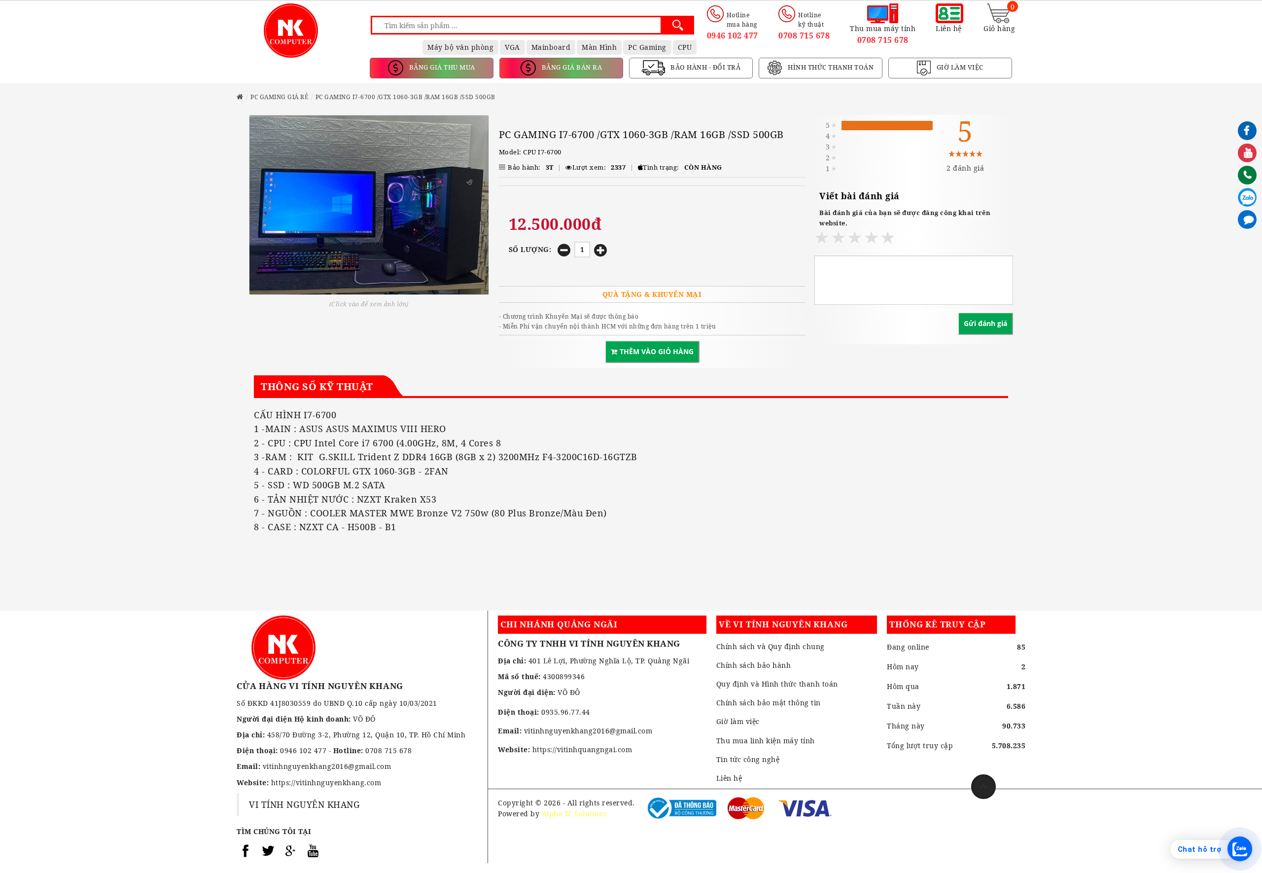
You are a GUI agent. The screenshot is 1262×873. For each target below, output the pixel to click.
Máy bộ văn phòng (460, 47)
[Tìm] (678, 25)
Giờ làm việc (738, 721)
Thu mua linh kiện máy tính (765, 740)
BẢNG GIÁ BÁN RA (571, 67)
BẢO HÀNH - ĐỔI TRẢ (705, 67)
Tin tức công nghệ (748, 759)
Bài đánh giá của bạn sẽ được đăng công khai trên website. (904, 217)
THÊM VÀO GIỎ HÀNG (657, 351)
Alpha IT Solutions (574, 813)
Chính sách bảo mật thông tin (768, 702)
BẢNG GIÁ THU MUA (441, 67)
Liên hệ (729, 778)
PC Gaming (647, 47)
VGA (512, 47)
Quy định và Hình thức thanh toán (777, 684)
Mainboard (551, 47)
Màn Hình (599, 47)
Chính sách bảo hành (753, 665)
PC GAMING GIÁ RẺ (279, 97)
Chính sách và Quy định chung (770, 646)
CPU (685, 47)
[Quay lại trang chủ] (240, 97)
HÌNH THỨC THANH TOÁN (830, 67)
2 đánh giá (965, 168)
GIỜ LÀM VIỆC (959, 67)
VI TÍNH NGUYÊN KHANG (304, 804)
